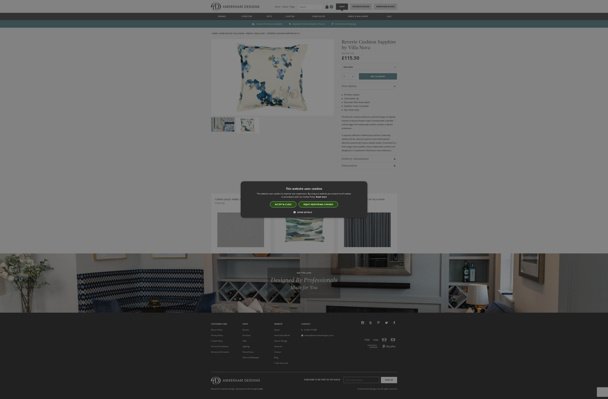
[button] (304, 212)
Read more (321, 196)
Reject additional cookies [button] (318, 204)
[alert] (304, 199)
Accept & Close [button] (283, 204)
